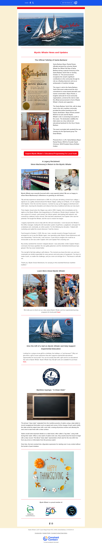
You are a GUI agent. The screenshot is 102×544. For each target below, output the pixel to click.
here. (24, 362)
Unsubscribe (38, 533)
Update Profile (46, 533)
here (58, 312)
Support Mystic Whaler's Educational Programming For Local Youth (51, 153)
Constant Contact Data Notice (59, 533)
